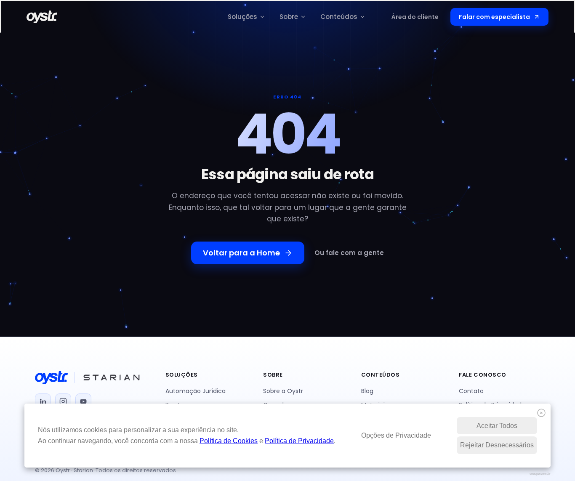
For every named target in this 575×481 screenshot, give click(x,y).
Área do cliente (415, 17)
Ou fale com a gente (349, 252)
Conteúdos (338, 16)
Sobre (289, 16)
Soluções (242, 16)
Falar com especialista (494, 17)
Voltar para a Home (241, 252)
